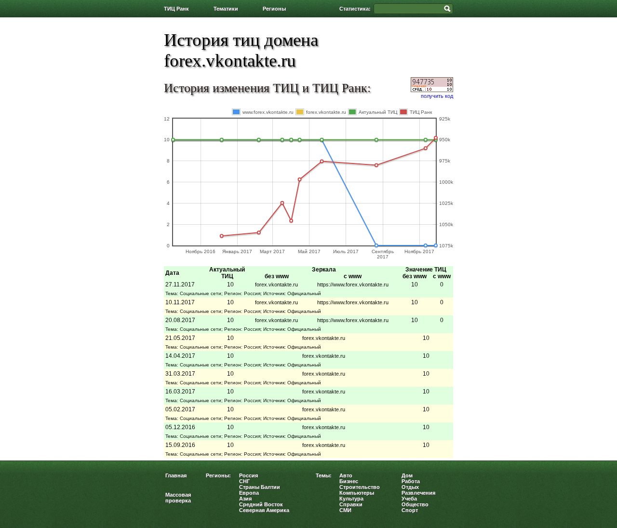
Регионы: (218, 475)
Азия (245, 498)
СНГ (244, 481)
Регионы (274, 9)
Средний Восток (261, 504)
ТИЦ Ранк (176, 9)
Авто (345, 475)
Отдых (410, 487)
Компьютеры (356, 493)
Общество (415, 504)
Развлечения (418, 493)
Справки (350, 504)
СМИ (345, 510)
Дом (407, 475)
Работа (411, 481)
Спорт (410, 510)
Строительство (359, 487)
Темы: (324, 475)
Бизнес (348, 481)
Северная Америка (264, 510)
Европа (249, 493)
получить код (437, 96)
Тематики (226, 9)
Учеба (409, 498)
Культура (351, 498)
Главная (176, 475)
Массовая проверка (178, 497)
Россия (248, 475)
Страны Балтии (259, 487)
